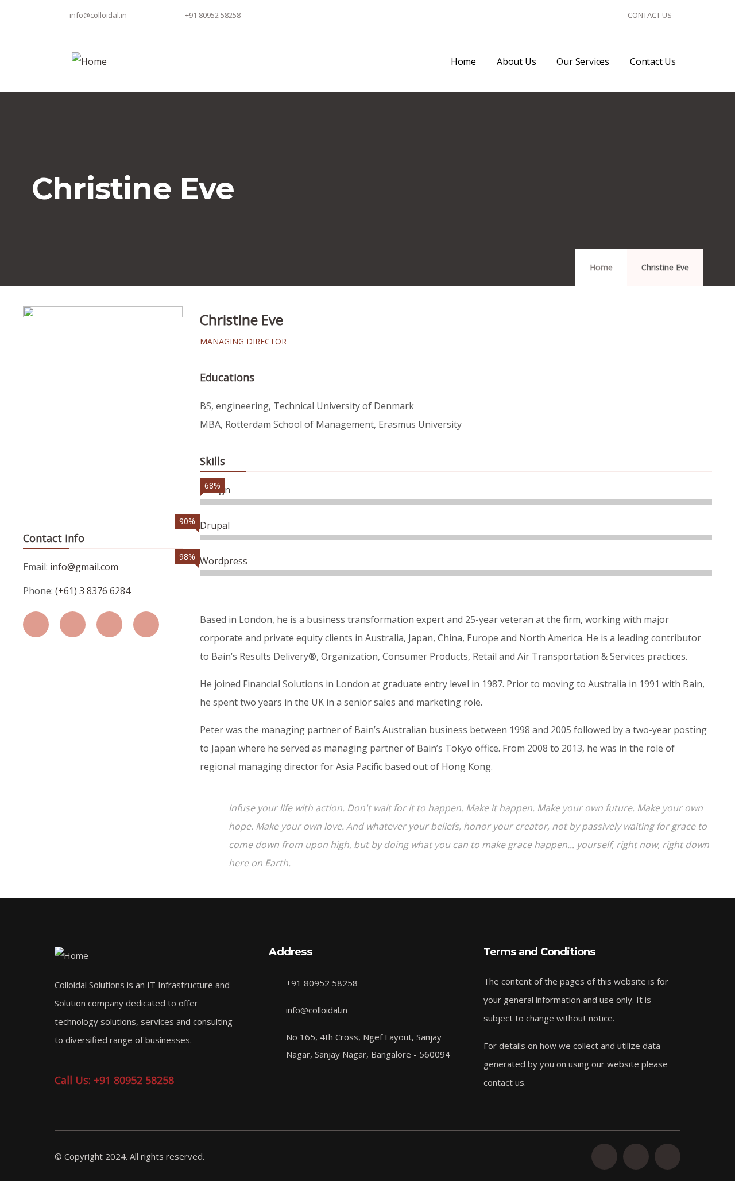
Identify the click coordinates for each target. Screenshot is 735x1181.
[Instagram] (667, 1157)
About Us (516, 61)
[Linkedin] (604, 1157)
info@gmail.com (84, 566)
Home (463, 61)
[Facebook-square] (636, 1157)
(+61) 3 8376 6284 (92, 590)
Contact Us (653, 61)
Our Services (582, 61)
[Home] (89, 61)
